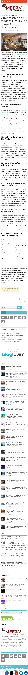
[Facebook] (7, 673)
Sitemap (16, 668)
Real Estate (13, 552)
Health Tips (22, 545)
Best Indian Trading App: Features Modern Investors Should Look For (15, 402)
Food (15, 543)
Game (19, 543)
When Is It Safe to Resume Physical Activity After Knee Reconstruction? (16, 423)
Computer (19, 539)
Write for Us (21, 668)
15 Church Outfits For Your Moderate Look (11, 333)
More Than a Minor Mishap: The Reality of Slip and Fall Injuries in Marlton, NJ (15, 519)
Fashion (4, 543)
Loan (13, 549)
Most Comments (5, 326)
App (6, 536)
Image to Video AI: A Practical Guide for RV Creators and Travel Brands (16, 451)
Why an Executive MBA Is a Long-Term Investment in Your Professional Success (15, 503)
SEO (23, 551)
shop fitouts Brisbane (19, 54)
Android (2, 536)
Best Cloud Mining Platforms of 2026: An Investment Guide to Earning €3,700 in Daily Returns (16, 374)
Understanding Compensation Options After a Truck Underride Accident (15, 511)
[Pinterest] (16, 673)
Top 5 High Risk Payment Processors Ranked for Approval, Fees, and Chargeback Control (16, 459)
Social (3, 313)
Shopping (7, 554)
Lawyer (3, 549)
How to (9, 547)
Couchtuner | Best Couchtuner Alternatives (11, 339)
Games (22, 543)
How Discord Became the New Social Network (16, 466)
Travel (22, 556)
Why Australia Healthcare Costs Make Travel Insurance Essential (16, 388)
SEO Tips (3, 554)
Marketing (19, 550)
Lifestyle (8, 549)
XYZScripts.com (20, 670)
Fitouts (3, 282)
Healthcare (15, 545)
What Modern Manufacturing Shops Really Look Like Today (16, 526)
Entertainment (17, 541)
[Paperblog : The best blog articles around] (17, 620)
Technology (14, 555)
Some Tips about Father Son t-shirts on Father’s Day (21, 299)
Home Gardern (21, 30)
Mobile (24, 549)
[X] (12, 673)
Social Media (20, 554)
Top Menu (6, 1)
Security (19, 552)
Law (24, 547)
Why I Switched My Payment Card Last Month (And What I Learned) (15, 408)
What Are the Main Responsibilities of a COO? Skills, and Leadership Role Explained (16, 474)
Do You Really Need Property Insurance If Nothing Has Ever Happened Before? (14, 416)
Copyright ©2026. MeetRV (6, 666)
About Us (6, 668)
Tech (8, 556)
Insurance (15, 547)
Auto (18, 536)
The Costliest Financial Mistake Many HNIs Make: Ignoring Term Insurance (16, 395)
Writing (2, 557)
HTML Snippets (8, 670)
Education (10, 541)
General (3, 545)
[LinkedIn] (21, 673)
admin (3, 30)
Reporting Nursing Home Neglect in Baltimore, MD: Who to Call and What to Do (16, 488)
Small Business (13, 553)
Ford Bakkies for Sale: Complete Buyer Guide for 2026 (15, 481)
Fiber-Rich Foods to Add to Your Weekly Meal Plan (15, 436)
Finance (10, 542)
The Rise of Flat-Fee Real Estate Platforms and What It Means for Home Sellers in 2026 (15, 444)
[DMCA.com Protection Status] (7, 620)
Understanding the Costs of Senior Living (16, 382)
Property (7, 552)
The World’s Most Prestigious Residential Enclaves (14, 367)
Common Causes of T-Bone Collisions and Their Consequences (16, 495)
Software (4, 556)
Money (3, 552)
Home (3, 547)
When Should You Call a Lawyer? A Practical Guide (15, 430)
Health (9, 544)
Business (5, 538)
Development (4, 541)
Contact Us (11, 668)
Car (11, 539)
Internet (21, 547)
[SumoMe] (26, 673)
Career (14, 539)
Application (11, 536)
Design (24, 539)
